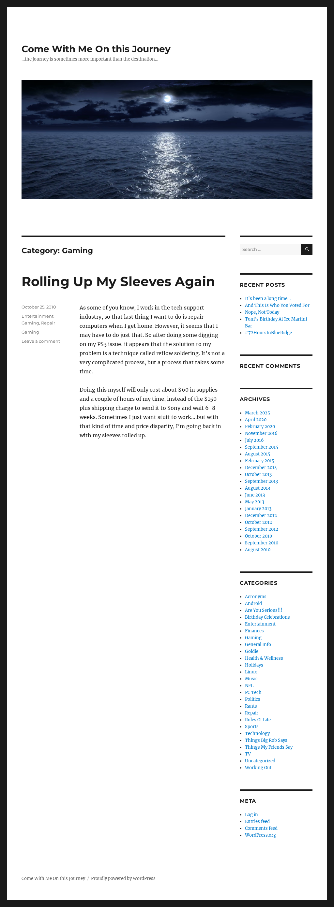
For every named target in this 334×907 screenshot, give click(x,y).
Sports (252, 726)
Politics (252, 699)
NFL (249, 685)
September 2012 (261, 529)
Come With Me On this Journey (96, 48)
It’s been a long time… (268, 298)
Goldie (251, 651)
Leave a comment (41, 341)
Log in (251, 814)
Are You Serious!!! (263, 610)
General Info (258, 644)
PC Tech (253, 692)
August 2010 (257, 550)
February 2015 (259, 461)
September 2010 (261, 543)
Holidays (254, 665)
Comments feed (261, 828)
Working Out (258, 767)
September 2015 (261, 447)
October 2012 (258, 522)
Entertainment (37, 316)
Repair (48, 322)
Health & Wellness (264, 658)
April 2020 (255, 420)
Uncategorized (260, 761)
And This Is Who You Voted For (277, 305)
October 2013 (258, 474)
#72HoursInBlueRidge (268, 333)
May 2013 (254, 502)
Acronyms (255, 596)
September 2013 (261, 481)
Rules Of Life (258, 720)
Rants (251, 706)
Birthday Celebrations (267, 617)
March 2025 (257, 413)
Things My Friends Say (269, 747)
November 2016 (261, 433)
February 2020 (260, 426)
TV (248, 754)
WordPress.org (260, 835)
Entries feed (257, 821)
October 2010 (258, 536)
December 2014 (261, 467)
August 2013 (257, 488)
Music (251, 679)
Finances (254, 631)
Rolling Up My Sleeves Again (118, 281)
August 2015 (257, 454)
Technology (257, 733)
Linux (251, 672)
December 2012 (261, 515)
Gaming (30, 322)
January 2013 (258, 508)
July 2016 (254, 440)
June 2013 (255, 495)
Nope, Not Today (262, 312)
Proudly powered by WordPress (123, 878)
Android (253, 603)
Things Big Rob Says (266, 740)
